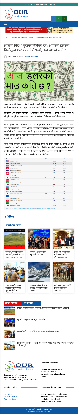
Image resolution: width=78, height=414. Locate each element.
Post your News (10, 399)
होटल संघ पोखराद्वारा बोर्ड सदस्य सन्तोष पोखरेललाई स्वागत (62, 254)
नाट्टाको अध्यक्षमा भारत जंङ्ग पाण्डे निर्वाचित (38, 253)
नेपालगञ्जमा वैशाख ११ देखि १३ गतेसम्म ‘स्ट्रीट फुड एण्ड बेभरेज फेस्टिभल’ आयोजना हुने (13, 289)
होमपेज (7, 37)
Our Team (8, 394)
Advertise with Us (11, 396)
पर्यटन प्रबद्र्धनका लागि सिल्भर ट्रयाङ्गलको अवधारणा (62, 288)
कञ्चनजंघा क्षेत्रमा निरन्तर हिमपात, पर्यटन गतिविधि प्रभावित (38, 288)
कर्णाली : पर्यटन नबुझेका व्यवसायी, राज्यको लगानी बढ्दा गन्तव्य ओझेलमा (14, 254)
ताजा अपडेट (11, 303)
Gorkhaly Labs (45, 411)
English (70, 18)
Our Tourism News (15, 56)
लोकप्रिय (28, 303)
